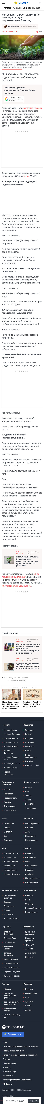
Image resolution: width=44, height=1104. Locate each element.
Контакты (7, 1067)
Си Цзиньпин (9, 942)
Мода (27, 862)
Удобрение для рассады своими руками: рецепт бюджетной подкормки (28, 666)
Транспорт (8, 794)
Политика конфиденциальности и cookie (20, 1047)
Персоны (6, 927)
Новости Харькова (12, 734)
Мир (4, 848)
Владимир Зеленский (8, 933)
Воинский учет (31, 912)
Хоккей (28, 800)
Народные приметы (29, 939)
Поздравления (31, 882)
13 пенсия (8, 989)
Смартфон (8, 840)
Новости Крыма (10, 768)
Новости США (10, 858)
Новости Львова (11, 747)
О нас (5, 1043)
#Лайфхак (11, 678)
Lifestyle (27, 848)
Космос (7, 828)
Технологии (9, 824)
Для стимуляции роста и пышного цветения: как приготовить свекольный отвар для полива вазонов (28, 648)
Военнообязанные (33, 908)
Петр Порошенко (11, 964)
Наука (4, 818)
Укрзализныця (10, 810)
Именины (29, 957)
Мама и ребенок (32, 824)
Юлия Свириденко (12, 976)
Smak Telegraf (19, 552)
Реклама (6, 1059)
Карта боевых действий (10, 897)
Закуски (28, 1010)
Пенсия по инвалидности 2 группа (10, 995)
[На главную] (22, 3)
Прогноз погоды (32, 765)
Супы (27, 997)
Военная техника (11, 919)
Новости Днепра (11, 738)
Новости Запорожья (8, 752)
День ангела (30, 953)
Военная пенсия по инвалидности (12, 1003)
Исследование (31, 840)
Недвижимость (10, 798)
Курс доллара (9, 806)
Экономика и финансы (8, 783)
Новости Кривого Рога (11, 758)
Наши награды (9, 1063)
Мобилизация (29, 891)
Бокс (27, 791)
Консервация (31, 993)
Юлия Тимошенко (11, 968)
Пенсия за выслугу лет (12, 1016)
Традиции (29, 945)
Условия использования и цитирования (20, 1055)
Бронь (28, 900)
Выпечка (29, 989)
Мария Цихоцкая (13, 26)
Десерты (29, 1002)
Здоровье (28, 818)
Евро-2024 (29, 804)
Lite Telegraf (19, 640)
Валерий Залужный (8, 954)
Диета (27, 832)
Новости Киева (10, 730)
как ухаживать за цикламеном (16, 586)
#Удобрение (23, 678)
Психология (30, 836)
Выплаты (29, 738)
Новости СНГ (9, 866)
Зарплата (29, 730)
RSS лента (7, 1084)
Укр (40, 3)
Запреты (29, 949)
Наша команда (9, 1072)
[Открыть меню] (4, 3)
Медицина (29, 747)
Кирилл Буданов (11, 959)
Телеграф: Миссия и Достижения (17, 1080)
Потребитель (30, 858)
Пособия (29, 761)
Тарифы (7, 802)
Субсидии (29, 742)
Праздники (28, 927)
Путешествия (31, 866)
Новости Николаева (8, 773)
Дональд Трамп (10, 938)
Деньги (7, 790)
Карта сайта (8, 1076)
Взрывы (7, 902)
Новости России (11, 862)
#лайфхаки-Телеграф (16, 680)
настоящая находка (32, 108)
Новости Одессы (11, 742)
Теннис (28, 796)
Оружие (7, 910)
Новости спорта (31, 782)
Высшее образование (31, 756)
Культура (29, 870)
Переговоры (9, 906)
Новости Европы (11, 853)
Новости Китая (10, 870)
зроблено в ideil (8, 1096)
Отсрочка (29, 904)
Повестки (29, 896)
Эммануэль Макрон (9, 948)
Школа (28, 751)
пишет (27, 176)
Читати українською (10, 32)
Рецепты (27, 984)
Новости (6, 725)
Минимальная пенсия (10, 1009)
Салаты (28, 1006)
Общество (28, 725)
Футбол (28, 787)
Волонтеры (8, 914)
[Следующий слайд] (41, 8)
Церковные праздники (30, 933)
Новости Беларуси (12, 874)
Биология (8, 832)
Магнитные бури (32, 878)
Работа (28, 734)
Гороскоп (29, 853)
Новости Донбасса (12, 764)
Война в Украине (10, 891)
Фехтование (30, 808)
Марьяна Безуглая (12, 972)
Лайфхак (29, 874)
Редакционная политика (13, 1051)
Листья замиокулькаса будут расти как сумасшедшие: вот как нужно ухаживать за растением (27, 561)
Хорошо (33, 1101)
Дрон (6, 836)
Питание (29, 828)
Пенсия (5, 984)
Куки (21, 1101)
